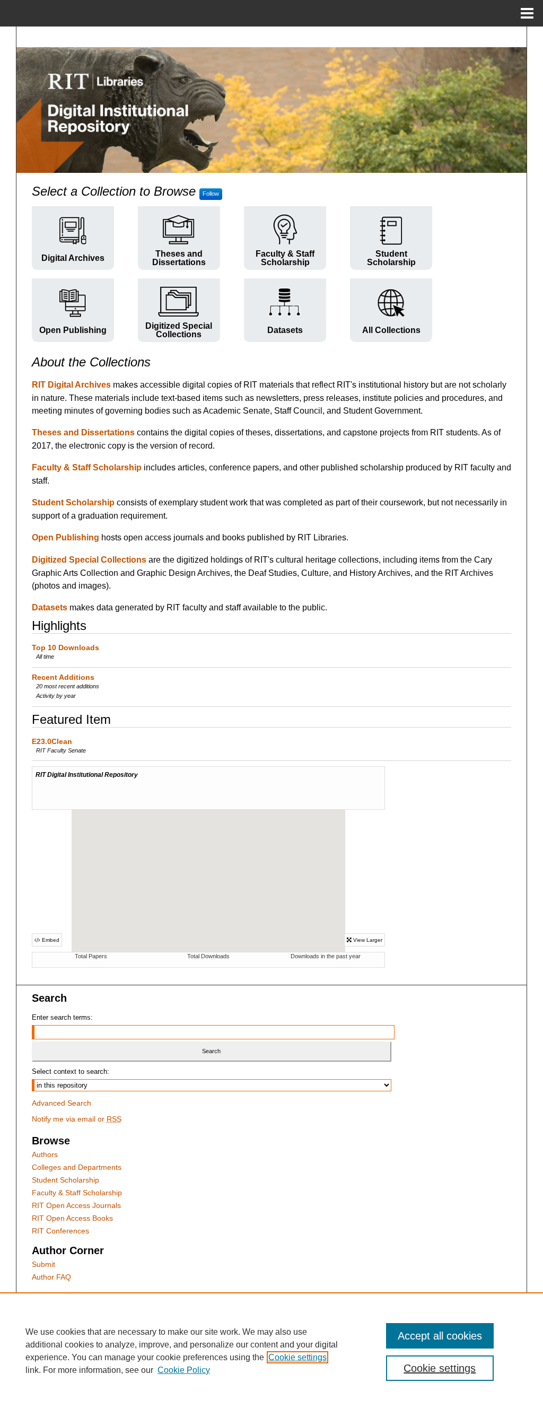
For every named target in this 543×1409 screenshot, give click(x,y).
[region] (271, 1350)
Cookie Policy (183, 1370)
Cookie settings (297, 1357)
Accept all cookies (440, 1336)
